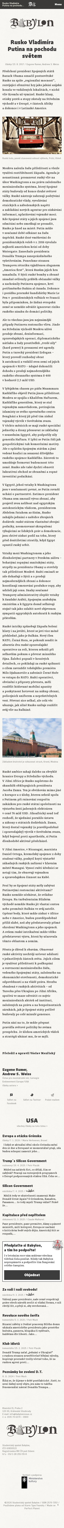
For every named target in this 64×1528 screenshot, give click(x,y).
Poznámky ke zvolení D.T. (22, 1372)
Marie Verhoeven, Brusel (34, 1140)
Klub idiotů (11, 1344)
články (8, 64)
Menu (58, 4)
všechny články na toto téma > (32, 1126)
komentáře (8, 1319)
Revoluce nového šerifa (20, 1316)
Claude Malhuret (35, 1219)
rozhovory (7, 1165)
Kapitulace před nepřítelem (23, 1215)
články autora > (10, 1085)
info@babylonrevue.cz (21, 1414)
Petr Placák (33, 1165)
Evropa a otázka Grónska (21, 1136)
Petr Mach (32, 1319)
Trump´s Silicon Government (24, 1161)
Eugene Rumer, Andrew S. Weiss (42, 64)
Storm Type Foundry (34, 1505)
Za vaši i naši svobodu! (19, 1290)
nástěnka (7, 1191)
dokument (7, 1219)
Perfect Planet (32, 1508)
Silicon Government (17, 1186)
